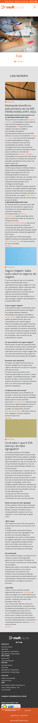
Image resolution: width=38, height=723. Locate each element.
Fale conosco (9, 1)
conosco (32, 622)
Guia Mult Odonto (10, 710)
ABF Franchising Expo (12, 241)
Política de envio (6, 680)
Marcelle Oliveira (19, 402)
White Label (30, 195)
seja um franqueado (7, 661)
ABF (17, 127)
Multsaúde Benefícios (13, 411)
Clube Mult (27, 710)
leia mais (8, 246)
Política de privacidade (8, 678)
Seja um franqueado (22, 1)
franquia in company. (25, 154)
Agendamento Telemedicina (19, 715)
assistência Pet (10, 317)
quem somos (5, 658)
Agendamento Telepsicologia (19, 720)
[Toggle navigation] (35, 7)
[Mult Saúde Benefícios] (12, 7)
